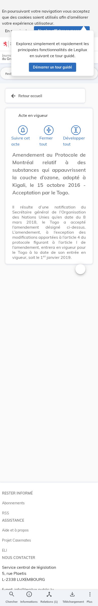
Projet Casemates (16, 540)
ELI (4, 550)
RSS (5, 513)
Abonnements (13, 503)
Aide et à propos (15, 530)
